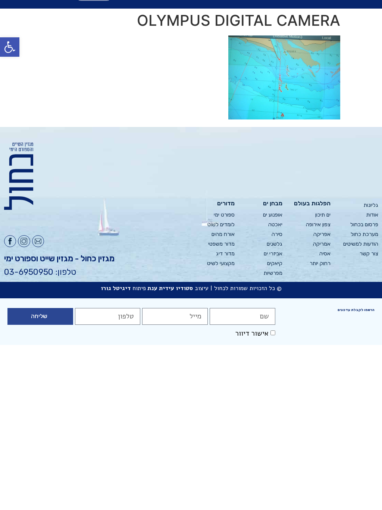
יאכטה (275, 224)
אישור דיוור (252, 333)
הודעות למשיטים (360, 244)
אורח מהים (223, 234)
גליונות (371, 205)
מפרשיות (273, 273)
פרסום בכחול (364, 224)
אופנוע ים (272, 215)
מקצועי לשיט (221, 263)
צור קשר (369, 254)
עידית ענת (160, 288)
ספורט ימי (224, 215)
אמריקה (321, 244)
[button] (9, 47)
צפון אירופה (318, 224)
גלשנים (274, 244)
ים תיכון (322, 215)
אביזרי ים (273, 254)
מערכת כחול (364, 234)
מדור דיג (225, 254)
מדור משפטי (221, 244)
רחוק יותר (320, 263)
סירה (277, 234)
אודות (372, 215)
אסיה (324, 254)
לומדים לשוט (221, 224)
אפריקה (321, 234)
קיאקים (274, 263)
